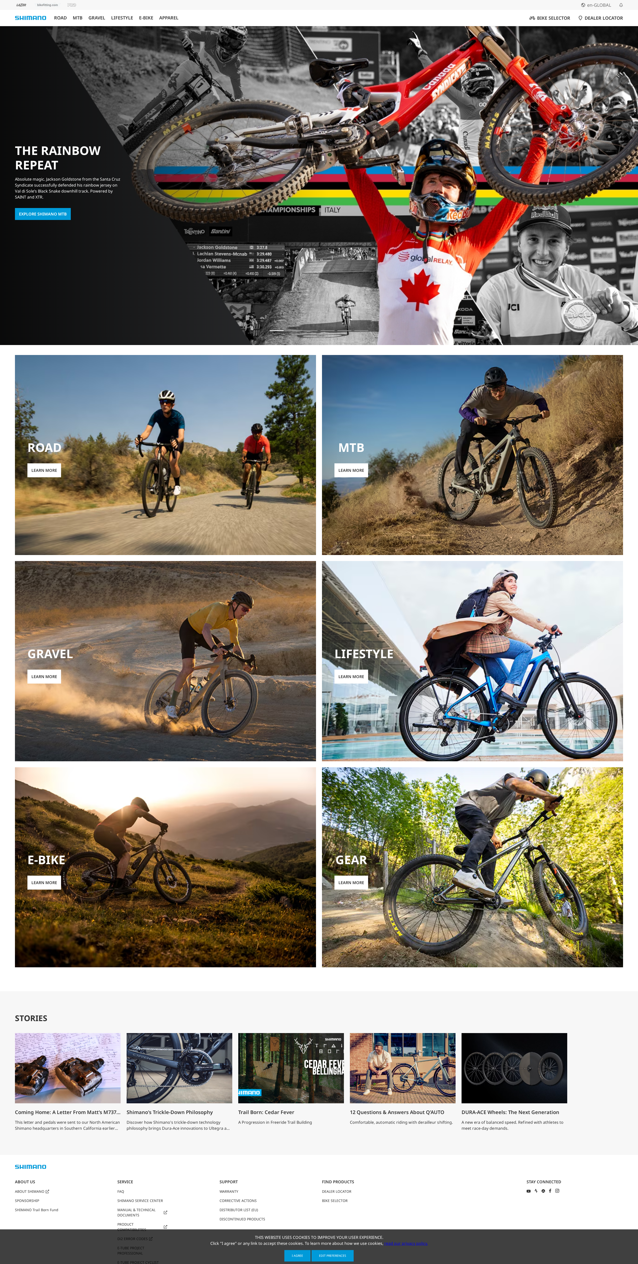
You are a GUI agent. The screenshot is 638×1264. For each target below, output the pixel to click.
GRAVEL (96, 18)
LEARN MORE (44, 470)
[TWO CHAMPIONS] (294, 331)
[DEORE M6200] (344, 331)
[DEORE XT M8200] (327, 331)
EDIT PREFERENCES (332, 1256)
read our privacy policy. (406, 1243)
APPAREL (168, 18)
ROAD (60, 18)
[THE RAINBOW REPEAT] (277, 331)
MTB (77, 18)
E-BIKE (146, 18)
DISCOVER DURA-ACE (39, 207)
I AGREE (297, 1256)
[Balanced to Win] (311, 331)
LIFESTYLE (122, 18)
